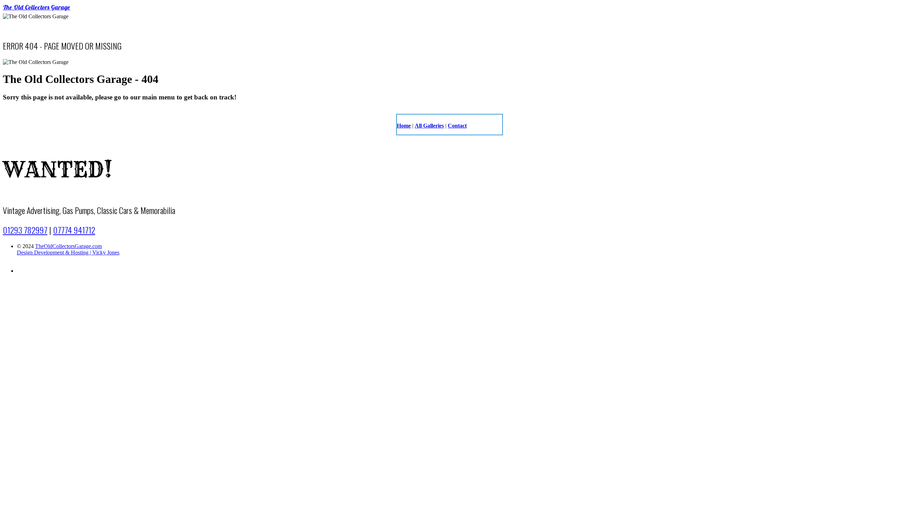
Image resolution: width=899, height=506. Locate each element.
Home (404, 126)
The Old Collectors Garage (36, 8)
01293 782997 (25, 229)
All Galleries (429, 126)
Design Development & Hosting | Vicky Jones (68, 252)
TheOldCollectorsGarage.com (68, 246)
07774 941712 (74, 229)
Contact (457, 126)
